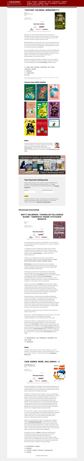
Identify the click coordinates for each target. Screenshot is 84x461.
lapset (32, 67)
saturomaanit (27, 69)
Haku (42, 4)
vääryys (29, 339)
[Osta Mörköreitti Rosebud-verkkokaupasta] (42, 27)
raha (37, 337)
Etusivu (29, 1)
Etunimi (26, 190)
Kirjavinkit (15, 2)
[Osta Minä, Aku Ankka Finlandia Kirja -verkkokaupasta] (34, 379)
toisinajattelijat (50, 337)
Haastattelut (62, 3)
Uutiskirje (40, 3)
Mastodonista (52, 149)
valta (26, 339)
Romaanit (34, 1)
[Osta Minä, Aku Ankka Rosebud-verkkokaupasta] (41, 379)
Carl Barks (34, 450)
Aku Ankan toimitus (31, 365)
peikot (53, 67)
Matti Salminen (30, 341)
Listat (35, 3)
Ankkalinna (29, 448)
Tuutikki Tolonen (30, 73)
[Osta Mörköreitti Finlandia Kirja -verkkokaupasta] (35, 27)
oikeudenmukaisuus (31, 337)
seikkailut (34, 69)
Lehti (46, 4)
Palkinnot (29, 3)
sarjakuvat (37, 446)
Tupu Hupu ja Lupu (48, 450)
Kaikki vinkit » (27, 354)
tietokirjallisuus (43, 337)
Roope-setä (40, 450)
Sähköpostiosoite (48, 190)
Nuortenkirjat (56, 1)
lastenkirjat (36, 67)
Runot (49, 1)
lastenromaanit (43, 67)
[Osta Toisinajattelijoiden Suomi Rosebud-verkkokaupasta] (41, 235)
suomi (28, 74)
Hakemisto (64, 1)
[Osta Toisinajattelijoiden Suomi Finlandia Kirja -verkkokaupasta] (34, 235)
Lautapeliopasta (28, 147)
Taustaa (46, 3)
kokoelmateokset (30, 446)
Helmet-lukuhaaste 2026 (33, 4)
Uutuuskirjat (53, 3)
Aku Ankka (29, 450)
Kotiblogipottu (53, 353)
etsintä (28, 67)
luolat (49, 67)
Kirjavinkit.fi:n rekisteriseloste (44, 202)
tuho (56, 337)
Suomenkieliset (43, 1)
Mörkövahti (29, 71)
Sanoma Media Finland (28, 364)
